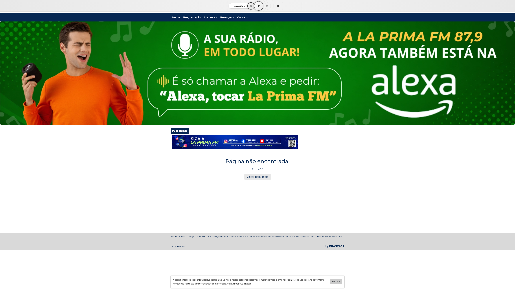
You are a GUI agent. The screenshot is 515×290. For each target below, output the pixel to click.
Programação (192, 17)
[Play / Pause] (258, 6)
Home (176, 17)
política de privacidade (262, 283)
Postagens (227, 17)
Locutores (210, 17)
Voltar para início (257, 176)
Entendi (336, 281)
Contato (242, 17)
